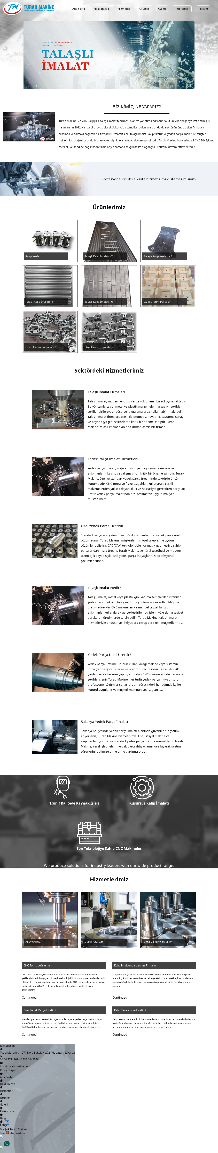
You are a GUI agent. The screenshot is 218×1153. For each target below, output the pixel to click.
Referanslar (182, 9)
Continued (29, 997)
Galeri (162, 9)
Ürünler (144, 9)
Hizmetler (124, 9)
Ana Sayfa (78, 9)
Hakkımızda (101, 9)
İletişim (203, 9)
